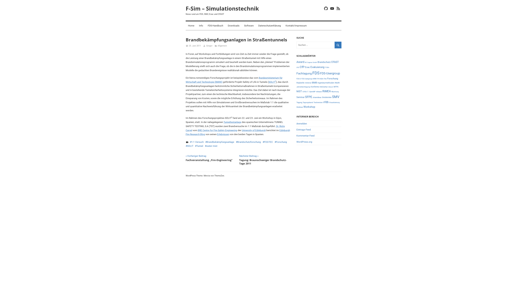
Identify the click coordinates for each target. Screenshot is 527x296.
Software (249, 25)
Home (191, 25)
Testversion (318, 102)
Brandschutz (324, 62)
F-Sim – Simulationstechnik (222, 8)
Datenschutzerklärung (269, 25)
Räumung (335, 92)
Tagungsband (308, 102)
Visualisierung (334, 102)
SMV (335, 97)
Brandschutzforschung (249, 142)
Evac (307, 67)
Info (201, 25)
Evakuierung (317, 67)
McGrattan (324, 87)
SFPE (308, 97)
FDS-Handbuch (215, 25)
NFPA (336, 87)
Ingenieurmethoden (326, 83)
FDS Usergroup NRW (309, 79)
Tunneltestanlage (232, 122)
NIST (299, 91)
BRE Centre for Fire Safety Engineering (217, 130)
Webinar (299, 107)
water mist (211, 146)
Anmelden (301, 123)
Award (300, 62)
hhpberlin (300, 83)
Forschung (281, 142)
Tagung (299, 102)
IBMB (314, 82)
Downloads (233, 25)
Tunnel (199, 146)
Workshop (309, 106)
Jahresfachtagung (303, 87)
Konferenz (315, 87)
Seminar (300, 97)
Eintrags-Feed (303, 129)
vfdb (326, 102)
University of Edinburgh (254, 130)
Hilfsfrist (308, 83)
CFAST (335, 62)
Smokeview (327, 97)
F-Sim (327, 67)
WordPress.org (304, 141)
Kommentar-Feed (305, 135)
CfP (302, 67)
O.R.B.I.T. (305, 92)
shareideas (317, 97)
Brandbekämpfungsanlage (220, 142)
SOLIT (272, 82)
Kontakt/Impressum (296, 25)
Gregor (209, 46)
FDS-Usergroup (330, 73)
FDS (315, 73)
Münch (330, 87)
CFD (297, 67)
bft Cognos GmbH (311, 62)
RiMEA (326, 91)
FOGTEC (268, 142)
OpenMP (312, 92)
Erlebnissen (223, 134)
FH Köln (320, 79)
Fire (325, 79)
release (319, 92)
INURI (337, 83)
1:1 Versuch (197, 142)
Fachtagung (304, 73)
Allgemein (222, 46)
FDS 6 (298, 79)
